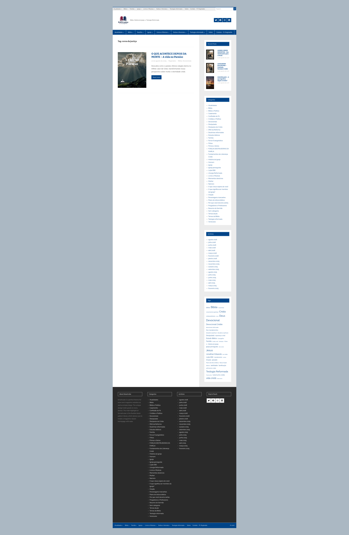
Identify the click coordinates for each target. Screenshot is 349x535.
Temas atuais (212, 214)
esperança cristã (220, 335)
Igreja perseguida (214, 168)
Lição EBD (211, 170)
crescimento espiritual (212, 312)
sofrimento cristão (211, 368)
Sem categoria (213, 211)
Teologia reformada (215, 219)
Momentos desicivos (215, 178)
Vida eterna (219, 378)
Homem (211, 162)
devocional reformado (212, 327)
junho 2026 (212, 245)
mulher (224, 357)
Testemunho (209, 375)
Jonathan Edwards (214, 354)
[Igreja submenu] (141, 8)
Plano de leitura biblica (216, 200)
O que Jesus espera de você (218, 187)
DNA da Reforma (214, 130)
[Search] (234, 8)
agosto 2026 (212, 239)
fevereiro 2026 (213, 256)
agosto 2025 (212, 272)
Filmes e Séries (213, 146)
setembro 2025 (213, 269)
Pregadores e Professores (217, 205)
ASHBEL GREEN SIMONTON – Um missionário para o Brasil (223, 53)
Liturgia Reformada (215, 173)
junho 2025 (212, 277)
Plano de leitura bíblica (212, 362)
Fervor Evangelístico (215, 140)
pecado (214, 360)
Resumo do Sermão (215, 208)
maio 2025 (212, 280)
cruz (217, 316)
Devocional (213, 320)
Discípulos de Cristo (215, 127)
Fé (206, 344)
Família (210, 138)
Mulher (210, 181)
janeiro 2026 (212, 258)
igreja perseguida (212, 347)
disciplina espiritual (211, 333)
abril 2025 (211, 283)
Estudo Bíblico (211, 338)
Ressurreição (223, 362)
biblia (208, 307)
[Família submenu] (143, 32)
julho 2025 (212, 275)
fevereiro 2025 (213, 288)
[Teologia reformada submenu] (182, 8)
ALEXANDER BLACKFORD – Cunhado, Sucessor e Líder (222, 66)
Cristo (222, 311)
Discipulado (212, 124)
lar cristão (225, 354)
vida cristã (211, 378)
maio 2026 (212, 248)
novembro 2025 (213, 264)
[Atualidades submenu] (121, 8)
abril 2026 (211, 250)
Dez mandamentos (212, 330)
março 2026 (212, 253)
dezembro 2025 (213, 261)
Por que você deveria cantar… (218, 203)
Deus (222, 315)
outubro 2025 (213, 267)
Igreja (210, 165)
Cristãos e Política (214, 119)
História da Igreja (213, 344)
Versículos (212, 222)
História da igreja (214, 159)
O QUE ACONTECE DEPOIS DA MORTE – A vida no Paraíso (168, 55)
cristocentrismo (210, 316)
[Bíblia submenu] (127, 8)
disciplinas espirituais (222, 333)
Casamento (212, 113)
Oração (210, 195)
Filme (225, 341)
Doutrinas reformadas (216, 132)
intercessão (221, 346)
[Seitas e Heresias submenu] (167, 8)
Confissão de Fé (214, 116)
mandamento (218, 357)
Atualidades (212, 105)
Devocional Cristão (214, 324)
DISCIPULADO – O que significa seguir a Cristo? (223, 78)
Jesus (209, 350)
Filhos (210, 143)
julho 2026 (212, 242)
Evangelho (221, 338)
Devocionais (187, 61)
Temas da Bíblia (213, 216)
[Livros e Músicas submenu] (154, 8)
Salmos (208, 365)
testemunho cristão (219, 375)
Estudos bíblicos (214, 135)
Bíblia (180, 61)
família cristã (215, 341)
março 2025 (212, 286)
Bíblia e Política (213, 111)
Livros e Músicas (214, 176)
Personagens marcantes (217, 197)
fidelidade (221, 341)
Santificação (222, 365)
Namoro (211, 184)
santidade (214, 365)
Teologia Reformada (217, 371)
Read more (156, 77)
